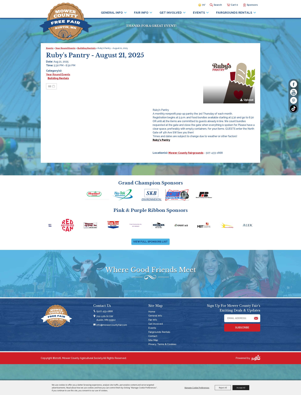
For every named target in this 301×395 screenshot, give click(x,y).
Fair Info (141, 12)
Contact (152, 336)
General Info (112, 12)
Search (211, 5)
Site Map (153, 340)
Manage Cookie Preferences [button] (197, 387)
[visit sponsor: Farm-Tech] (82, 225)
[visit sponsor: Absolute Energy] (196, 225)
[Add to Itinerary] (53, 86)
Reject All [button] (223, 387)
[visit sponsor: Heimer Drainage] (128, 225)
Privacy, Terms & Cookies (162, 344)
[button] (229, 77)
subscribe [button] (242, 327)
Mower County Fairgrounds (186, 152)
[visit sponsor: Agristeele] (241, 225)
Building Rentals (86, 48)
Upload (248, 99)
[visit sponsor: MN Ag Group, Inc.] (59, 225)
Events (199, 12)
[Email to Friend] (50, 86)
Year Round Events (65, 48)
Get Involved (171, 12)
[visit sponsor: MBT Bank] (173, 225)
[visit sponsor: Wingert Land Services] (150, 225)
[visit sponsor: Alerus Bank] (219, 225)
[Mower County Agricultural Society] (65, 21)
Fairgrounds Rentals (234, 12)
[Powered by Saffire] (255, 358)
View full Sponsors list (150, 241)
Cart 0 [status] (234, 4)
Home (151, 311)
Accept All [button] (241, 387)
